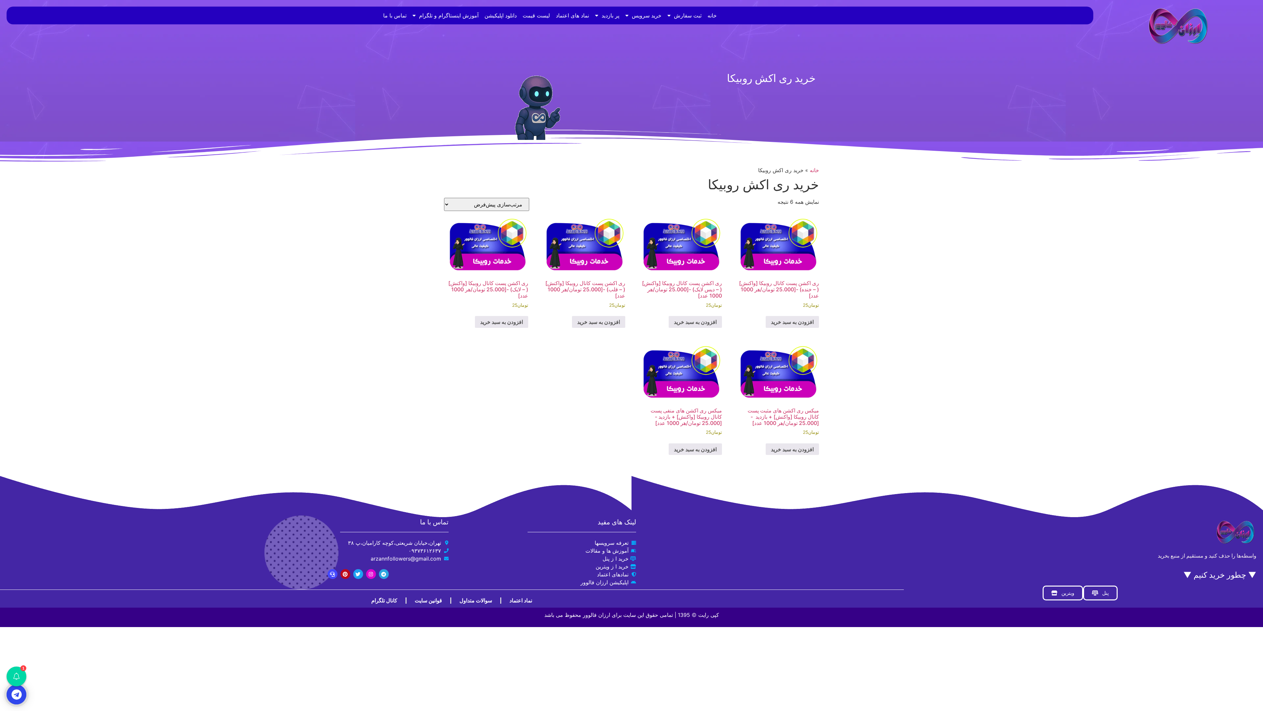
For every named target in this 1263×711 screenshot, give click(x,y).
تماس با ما (395, 15)
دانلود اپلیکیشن (500, 15)
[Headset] (332, 574)
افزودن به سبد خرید (792, 322)
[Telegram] (384, 574)
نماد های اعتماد (572, 15)
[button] (16, 676)
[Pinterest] (345, 574)
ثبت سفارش (688, 15)
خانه (712, 15)
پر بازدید (610, 15)
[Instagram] (371, 574)
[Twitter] (358, 574)
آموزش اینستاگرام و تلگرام (449, 15)
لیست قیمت (536, 15)
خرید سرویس (646, 15)
